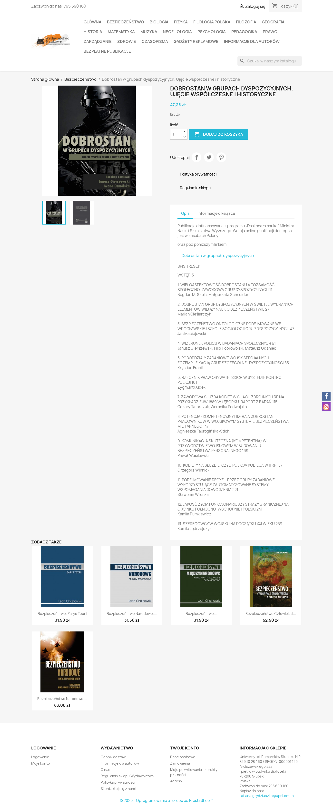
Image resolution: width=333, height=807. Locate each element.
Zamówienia (180, 763)
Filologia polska (211, 22)
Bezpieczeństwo (125, 22)
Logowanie (40, 757)
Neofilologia (177, 31)
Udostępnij (196, 157)
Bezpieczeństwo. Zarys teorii (62, 613)
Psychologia (211, 31)
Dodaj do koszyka (218, 134)
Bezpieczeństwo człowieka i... (270, 613)
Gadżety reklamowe (196, 41)
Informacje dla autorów (252, 41)
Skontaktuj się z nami (118, 788)
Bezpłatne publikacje (107, 51)
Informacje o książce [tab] (216, 213)
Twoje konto (184, 748)
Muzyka (148, 31)
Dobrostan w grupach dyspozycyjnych (218, 255)
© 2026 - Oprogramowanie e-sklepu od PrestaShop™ (166, 800)
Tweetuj (209, 157)
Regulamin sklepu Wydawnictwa (127, 776)
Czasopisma (155, 41)
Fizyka (181, 22)
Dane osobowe (182, 757)
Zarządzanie (98, 41)
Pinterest (221, 157)
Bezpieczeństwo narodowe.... (132, 613)
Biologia (159, 22)
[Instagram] (326, 406)
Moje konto (40, 763)
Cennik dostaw (113, 757)
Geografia (273, 22)
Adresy (176, 781)
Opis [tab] (185, 213)
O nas (105, 769)
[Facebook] (326, 396)
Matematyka (121, 31)
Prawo (270, 31)
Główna (92, 22)
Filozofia (246, 22)
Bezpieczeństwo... (201, 613)
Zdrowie (126, 41)
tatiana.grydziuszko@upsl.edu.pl (267, 795)
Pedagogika (244, 31)
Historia (93, 31)
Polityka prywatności (118, 782)
